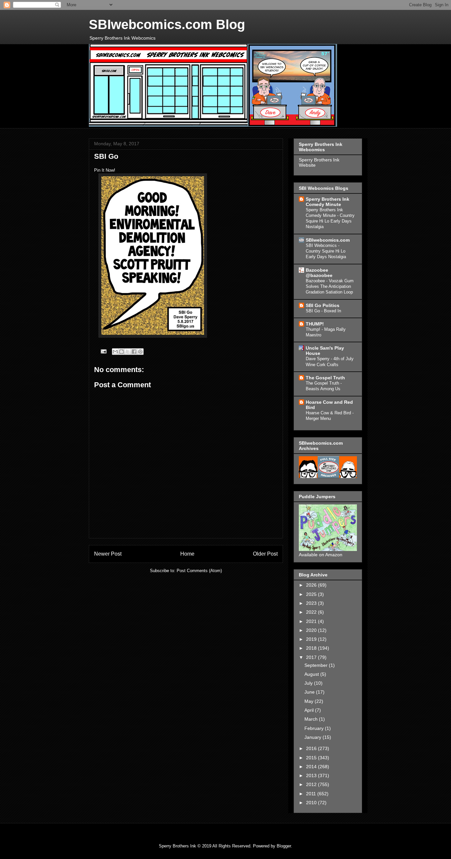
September (316, 665)
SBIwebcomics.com (328, 240)
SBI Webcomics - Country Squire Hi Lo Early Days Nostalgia (326, 251)
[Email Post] (103, 351)
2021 (312, 621)
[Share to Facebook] (134, 351)
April (309, 710)
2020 (312, 630)
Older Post (265, 554)
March (311, 719)
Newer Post (107, 554)
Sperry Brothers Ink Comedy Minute (327, 201)
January (313, 737)
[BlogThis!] (121, 351)
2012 (312, 784)
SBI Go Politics (322, 305)
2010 (312, 802)
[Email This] (115, 351)
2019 (312, 639)
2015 (312, 757)
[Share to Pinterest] (140, 351)
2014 (312, 766)
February (314, 728)
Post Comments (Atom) (199, 570)
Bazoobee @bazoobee (319, 272)
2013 (312, 775)
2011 (311, 793)
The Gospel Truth (325, 377)
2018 (312, 648)
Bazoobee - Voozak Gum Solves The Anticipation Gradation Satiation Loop (330, 286)
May (309, 701)
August (312, 674)
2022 (312, 612)
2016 (312, 748)
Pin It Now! (104, 170)
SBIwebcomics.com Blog (167, 24)
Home (187, 554)
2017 (312, 657)
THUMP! (315, 323)
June (310, 692)
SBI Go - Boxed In (323, 310)
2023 (312, 603)
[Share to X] (127, 351)
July (309, 683)
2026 (312, 585)
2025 (312, 594)
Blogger (284, 845)
